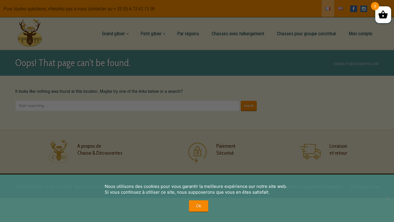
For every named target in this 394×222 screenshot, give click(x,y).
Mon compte (360, 33)
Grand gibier (113, 33)
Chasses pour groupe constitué (306, 33)
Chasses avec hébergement (238, 33)
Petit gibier (151, 33)
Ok (198, 205)
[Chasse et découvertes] (29, 31)
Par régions (188, 33)
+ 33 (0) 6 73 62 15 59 (134, 9)
